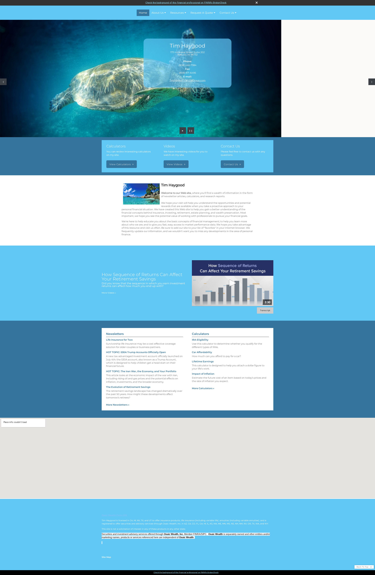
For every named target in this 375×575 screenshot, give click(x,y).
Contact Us (227, 12)
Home (143, 12)
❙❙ (191, 130)
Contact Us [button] (231, 164)
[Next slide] (371, 81)
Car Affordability (202, 352)
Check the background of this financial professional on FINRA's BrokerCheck (185, 2)
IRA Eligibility (200, 339)
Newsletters (115, 334)
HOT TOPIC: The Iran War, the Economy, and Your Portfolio (141, 371)
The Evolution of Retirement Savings (128, 387)
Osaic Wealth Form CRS (114, 515)
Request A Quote (201, 12)
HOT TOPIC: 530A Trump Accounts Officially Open (136, 352)
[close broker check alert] (256, 2)
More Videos (109, 293)
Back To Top (363, 567)
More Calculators (203, 388)
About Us (157, 12)
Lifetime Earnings (203, 361)
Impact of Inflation (203, 373)
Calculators (200, 334)
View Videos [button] (175, 164)
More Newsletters (117, 404)
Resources (177, 12)
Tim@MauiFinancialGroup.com (187, 80)
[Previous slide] (3, 81)
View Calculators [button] (120, 164)
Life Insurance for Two (119, 339)
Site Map (106, 557)
